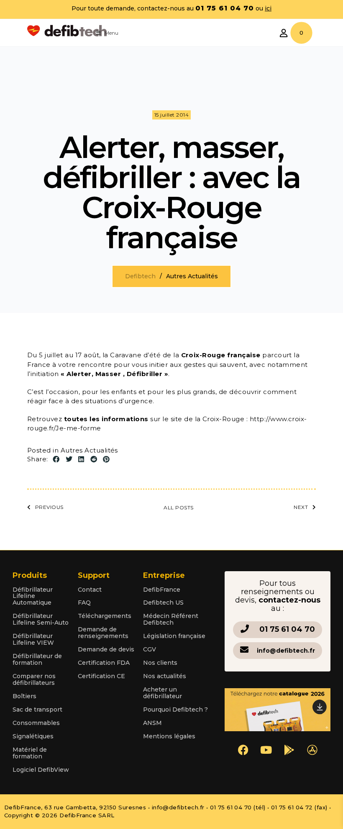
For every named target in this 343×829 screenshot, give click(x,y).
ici (268, 8)
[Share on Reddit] (93, 459)
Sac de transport (37, 709)
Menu (111, 33)
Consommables (36, 723)
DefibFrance (161, 589)
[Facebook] (243, 750)
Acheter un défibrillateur (162, 693)
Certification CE (101, 676)
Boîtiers (24, 696)
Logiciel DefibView (41, 769)
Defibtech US (163, 602)
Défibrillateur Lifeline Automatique (33, 596)
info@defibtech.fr (286, 650)
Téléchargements (104, 616)
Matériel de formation (30, 753)
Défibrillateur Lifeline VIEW (33, 639)
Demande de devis (106, 649)
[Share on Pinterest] (106, 459)
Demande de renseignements (103, 633)
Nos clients (160, 662)
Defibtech (140, 276)
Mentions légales (169, 736)
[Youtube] (266, 750)
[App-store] (312, 750)
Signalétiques (33, 736)
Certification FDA (104, 662)
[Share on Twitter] (69, 459)
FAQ (84, 602)
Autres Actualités (89, 450)
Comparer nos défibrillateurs (34, 679)
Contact (90, 589)
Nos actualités (164, 676)
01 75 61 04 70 (287, 629)
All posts (178, 507)
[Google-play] (289, 750)
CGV (149, 649)
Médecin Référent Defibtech (170, 619)
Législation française (174, 636)
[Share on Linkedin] (81, 459)
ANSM (152, 723)
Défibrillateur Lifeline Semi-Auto (41, 619)
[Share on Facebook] (56, 459)
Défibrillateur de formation (37, 659)
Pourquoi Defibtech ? (175, 709)
